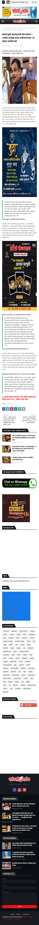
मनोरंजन (28, 665)
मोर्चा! (24, 672)
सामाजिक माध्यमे (31, 685)
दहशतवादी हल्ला (7, 651)
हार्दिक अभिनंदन (27, 689)
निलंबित (25, 655)
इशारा (4, 638)
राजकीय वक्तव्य (15, 675)
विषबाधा (10, 682)
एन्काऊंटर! (24, 638)
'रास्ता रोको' (6, 631)
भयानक (21, 662)
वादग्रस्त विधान (17, 678)
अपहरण (5, 634)
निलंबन (18, 655)
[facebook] (14, 790)
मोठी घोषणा (5, 672)
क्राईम (4, 645)
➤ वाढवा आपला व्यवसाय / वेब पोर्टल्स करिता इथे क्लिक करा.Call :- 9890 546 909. (19, 397)
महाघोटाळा (5, 668)
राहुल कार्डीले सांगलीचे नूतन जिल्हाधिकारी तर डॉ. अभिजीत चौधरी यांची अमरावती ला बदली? (24, 844)
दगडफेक (19, 648)
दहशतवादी (30, 648)
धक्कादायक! (6, 655)
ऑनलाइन (32, 638)
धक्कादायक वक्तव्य (24, 651)
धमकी (13, 655)
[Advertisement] (19, 551)
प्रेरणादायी (24, 658)
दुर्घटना (15, 651)
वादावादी (26, 678)
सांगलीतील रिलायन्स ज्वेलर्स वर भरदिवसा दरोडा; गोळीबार (24, 864)
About (18, 914)
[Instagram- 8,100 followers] (10, 705)
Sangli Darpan (8, 46)
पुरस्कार (17, 658)
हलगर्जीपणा (17, 689)
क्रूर (16, 645)
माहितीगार (23, 668)
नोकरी (4, 658)
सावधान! (5, 689)
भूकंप (15, 665)
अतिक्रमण (14, 631)
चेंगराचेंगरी (5, 648)
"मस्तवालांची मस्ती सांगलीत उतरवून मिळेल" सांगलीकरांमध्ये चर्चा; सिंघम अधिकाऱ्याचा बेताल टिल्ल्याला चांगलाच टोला (23, 854)
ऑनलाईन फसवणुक (19, 641)
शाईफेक (17, 682)
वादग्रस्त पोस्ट (31, 675)
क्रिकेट (11, 645)
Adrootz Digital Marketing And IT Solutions (17, 918)
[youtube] (28, 705)
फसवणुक (32, 658)
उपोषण (17, 638)
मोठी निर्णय (13, 672)
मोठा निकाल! (31, 668)
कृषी (34, 641)
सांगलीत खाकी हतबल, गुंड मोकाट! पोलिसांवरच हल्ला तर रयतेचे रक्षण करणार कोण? (23, 805)
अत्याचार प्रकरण (23, 631)
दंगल (24, 648)
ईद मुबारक (11, 638)
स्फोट (11, 689)
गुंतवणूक (22, 645)
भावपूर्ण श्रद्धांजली (7, 665)
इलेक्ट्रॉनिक (32, 634)
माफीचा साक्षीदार (14, 668)
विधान (31, 678)
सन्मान (4, 685)
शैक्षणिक (28, 682)
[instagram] (19, 790)
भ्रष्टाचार (21, 665)
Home (4, 28)
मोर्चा (20, 672)
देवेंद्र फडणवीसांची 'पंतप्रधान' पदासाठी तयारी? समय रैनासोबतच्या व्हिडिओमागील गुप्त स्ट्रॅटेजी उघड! (24, 438)
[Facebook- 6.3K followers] (10, 710)
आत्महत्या (12, 634)
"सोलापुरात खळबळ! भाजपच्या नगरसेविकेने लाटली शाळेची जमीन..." (22, 458)
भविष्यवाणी (27, 662)
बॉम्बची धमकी (13, 662)
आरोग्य (24, 634)
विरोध (4, 682)
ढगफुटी (12, 648)
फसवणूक (5, 662)
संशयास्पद (15, 685)
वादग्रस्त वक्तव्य (7, 678)
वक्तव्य (23, 675)
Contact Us (25, 914)
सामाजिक (23, 685)
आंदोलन (18, 634)
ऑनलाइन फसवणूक (7, 641)
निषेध (31, 655)
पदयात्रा (11, 658)
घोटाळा (28, 645)
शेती (22, 682)
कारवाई (28, 641)
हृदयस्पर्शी (5, 692)
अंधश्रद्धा (32, 631)
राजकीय (9, 28)
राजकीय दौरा (6, 675)
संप (10, 685)
